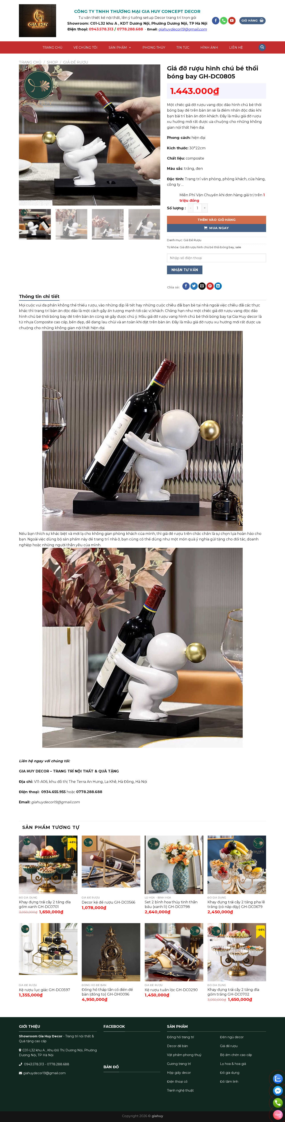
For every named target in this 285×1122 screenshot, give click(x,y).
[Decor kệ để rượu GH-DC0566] (111, 865)
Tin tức (182, 48)
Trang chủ (52, 48)
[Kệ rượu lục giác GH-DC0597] (48, 952)
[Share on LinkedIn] (218, 286)
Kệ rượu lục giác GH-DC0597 (44, 990)
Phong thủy (153, 48)
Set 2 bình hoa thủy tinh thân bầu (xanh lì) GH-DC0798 (171, 904)
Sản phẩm (118, 48)
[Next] (152, 135)
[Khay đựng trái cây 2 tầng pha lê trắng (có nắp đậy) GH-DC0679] (237, 865)
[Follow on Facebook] (215, 20)
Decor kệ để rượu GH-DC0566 (108, 902)
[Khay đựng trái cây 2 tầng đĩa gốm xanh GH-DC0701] (48, 865)
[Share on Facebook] (186, 286)
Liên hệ (236, 48)
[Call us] (223, 20)
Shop (52, 62)
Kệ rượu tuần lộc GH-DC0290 (171, 990)
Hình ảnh (209, 48)
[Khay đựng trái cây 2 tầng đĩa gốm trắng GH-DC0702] (237, 952)
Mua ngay (218, 228)
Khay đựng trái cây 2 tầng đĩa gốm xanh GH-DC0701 (45, 904)
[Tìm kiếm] (262, 47)
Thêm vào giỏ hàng (216, 220)
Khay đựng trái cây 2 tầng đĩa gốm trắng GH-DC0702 (233, 992)
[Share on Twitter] (194, 286)
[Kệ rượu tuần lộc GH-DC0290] (174, 952)
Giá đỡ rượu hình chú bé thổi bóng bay (207, 247)
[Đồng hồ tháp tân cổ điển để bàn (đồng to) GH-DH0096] (111, 952)
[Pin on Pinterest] (210, 286)
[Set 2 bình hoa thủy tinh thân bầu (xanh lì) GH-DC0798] (174, 865)
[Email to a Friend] (202, 286)
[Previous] (27, 135)
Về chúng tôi (85, 48)
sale (238, 247)
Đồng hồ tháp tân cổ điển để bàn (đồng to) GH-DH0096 (107, 992)
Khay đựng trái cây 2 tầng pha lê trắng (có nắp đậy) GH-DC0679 (236, 904)
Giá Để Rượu (75, 62)
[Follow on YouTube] (232, 20)
